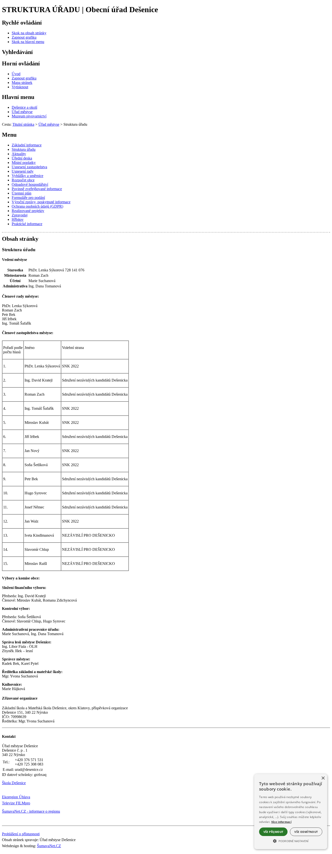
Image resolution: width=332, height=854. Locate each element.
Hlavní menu (18, 97)
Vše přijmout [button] (273, 832)
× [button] (323, 778)
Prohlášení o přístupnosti (21, 834)
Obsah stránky (20, 239)
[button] (290, 840)
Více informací (281, 822)
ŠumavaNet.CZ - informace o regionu (31, 811)
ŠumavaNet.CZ (49, 846)
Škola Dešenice (14, 783)
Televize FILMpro (16, 803)
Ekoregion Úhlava (16, 797)
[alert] (290, 811)
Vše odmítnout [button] (306, 832)
